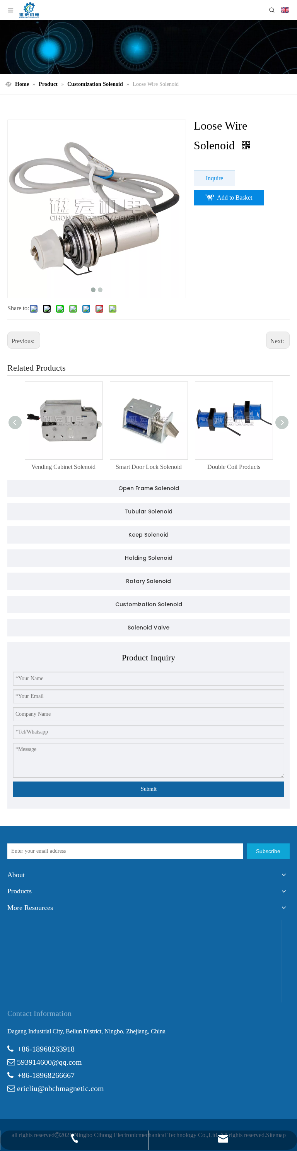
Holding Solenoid (148, 558)
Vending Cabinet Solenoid (63, 466)
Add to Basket (234, 197)
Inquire (214, 178)
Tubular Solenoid (148, 511)
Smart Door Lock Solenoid (149, 466)
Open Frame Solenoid (148, 488)
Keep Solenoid (148, 535)
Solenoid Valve (148, 627)
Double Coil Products (233, 466)
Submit (149, 789)
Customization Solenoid (148, 604)
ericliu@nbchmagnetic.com (60, 1088)
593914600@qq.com (49, 1062)
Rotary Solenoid (148, 581)
